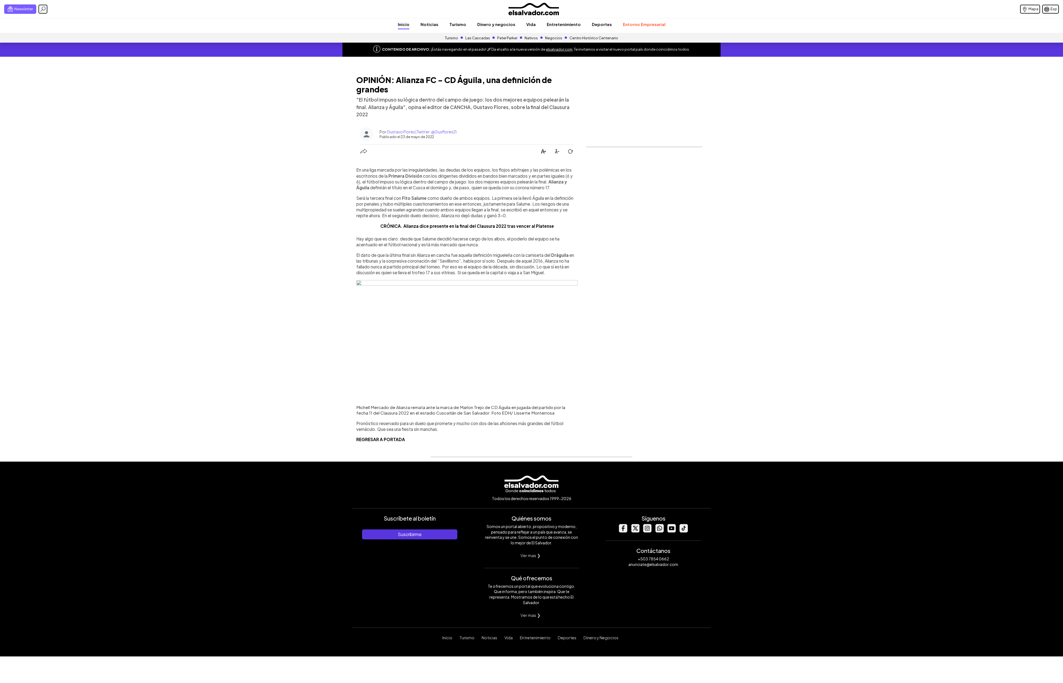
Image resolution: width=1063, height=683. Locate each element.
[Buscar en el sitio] (42, 9)
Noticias (429, 24)
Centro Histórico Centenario (593, 38)
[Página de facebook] (622, 531)
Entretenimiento (564, 24)
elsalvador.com (559, 49)
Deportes (602, 24)
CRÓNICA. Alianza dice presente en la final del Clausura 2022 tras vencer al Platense (467, 226)
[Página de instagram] (647, 531)
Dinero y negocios (496, 24)
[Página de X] (635, 531)
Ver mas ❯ (530, 555)
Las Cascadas (477, 38)
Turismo (457, 24)
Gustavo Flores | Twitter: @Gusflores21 (421, 131)
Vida (531, 24)
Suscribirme (410, 534)
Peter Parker (507, 38)
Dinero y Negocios (601, 637)
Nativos (531, 38)
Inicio (403, 24)
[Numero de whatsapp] (659, 531)
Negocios (553, 38)
